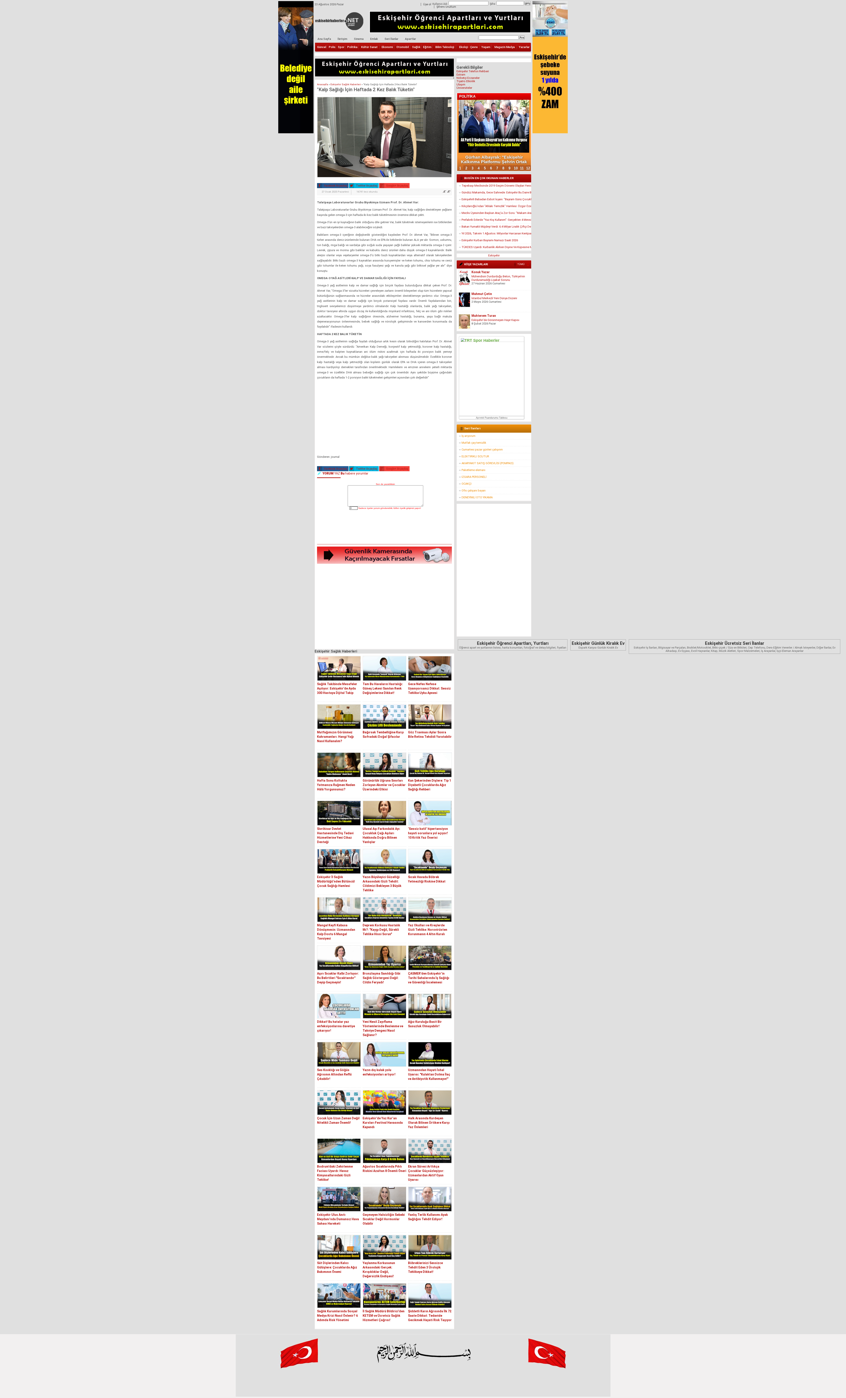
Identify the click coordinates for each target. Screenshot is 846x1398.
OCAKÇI (466, 483)
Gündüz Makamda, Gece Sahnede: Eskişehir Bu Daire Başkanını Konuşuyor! (496, 192)
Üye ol (427, 4)
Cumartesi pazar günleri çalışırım (482, 449)
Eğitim (427, 47)
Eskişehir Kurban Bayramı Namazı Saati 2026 (490, 240)
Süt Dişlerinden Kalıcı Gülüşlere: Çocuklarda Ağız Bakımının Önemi (337, 1267)
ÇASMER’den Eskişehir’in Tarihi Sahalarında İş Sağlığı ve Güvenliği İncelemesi (428, 978)
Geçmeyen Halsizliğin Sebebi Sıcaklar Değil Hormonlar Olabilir (384, 1219)
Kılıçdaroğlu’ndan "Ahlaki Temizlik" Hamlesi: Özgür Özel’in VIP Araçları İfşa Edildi (496, 206)
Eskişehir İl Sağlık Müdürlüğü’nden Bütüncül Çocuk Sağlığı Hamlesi (336, 881)
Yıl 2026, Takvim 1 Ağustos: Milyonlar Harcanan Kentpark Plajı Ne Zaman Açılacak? (496, 233)
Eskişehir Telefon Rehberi (472, 71)
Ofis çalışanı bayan (474, 490)
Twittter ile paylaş (366, 185)
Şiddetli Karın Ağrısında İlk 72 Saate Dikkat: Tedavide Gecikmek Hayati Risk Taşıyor (430, 1315)
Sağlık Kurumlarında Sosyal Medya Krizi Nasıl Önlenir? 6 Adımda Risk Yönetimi (337, 1315)
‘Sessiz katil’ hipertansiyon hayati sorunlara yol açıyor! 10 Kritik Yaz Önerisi (428, 833)
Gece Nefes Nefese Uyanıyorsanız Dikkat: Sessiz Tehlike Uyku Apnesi (429, 688)
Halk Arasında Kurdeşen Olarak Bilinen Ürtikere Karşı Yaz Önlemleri (429, 1122)
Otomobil (402, 47)
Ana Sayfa (324, 39)
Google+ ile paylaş (397, 185)
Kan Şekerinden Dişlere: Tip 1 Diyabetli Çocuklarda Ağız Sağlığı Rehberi (429, 785)
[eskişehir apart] (384, 75)
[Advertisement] (384, 418)
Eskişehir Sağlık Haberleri (345, 84)
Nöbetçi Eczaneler (468, 78)
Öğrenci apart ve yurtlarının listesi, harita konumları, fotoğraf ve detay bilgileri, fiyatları (512, 645)
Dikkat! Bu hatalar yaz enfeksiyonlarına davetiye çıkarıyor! (336, 1026)
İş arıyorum (468, 436)
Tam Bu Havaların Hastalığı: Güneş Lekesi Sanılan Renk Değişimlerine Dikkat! (383, 688)
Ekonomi (387, 47)
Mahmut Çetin (481, 272)
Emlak (374, 39)
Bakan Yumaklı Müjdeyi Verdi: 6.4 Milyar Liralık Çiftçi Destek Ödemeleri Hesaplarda (496, 226)
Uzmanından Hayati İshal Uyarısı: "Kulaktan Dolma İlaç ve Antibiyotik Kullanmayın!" (429, 1074)
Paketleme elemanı (473, 470)
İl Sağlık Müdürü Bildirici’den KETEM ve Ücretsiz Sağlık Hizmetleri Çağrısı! (383, 1315)
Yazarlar (524, 47)
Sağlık (416, 47)
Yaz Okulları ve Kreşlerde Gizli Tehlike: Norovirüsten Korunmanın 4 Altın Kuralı (427, 929)
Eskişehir (494, 255)
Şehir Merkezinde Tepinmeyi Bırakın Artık (497, 320)
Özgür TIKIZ (480, 315)
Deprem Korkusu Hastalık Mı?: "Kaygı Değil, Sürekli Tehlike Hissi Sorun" (381, 929)
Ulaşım (460, 84)
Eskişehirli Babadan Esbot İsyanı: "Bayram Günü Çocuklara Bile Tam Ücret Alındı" (496, 199)
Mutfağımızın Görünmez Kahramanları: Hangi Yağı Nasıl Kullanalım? (335, 737)
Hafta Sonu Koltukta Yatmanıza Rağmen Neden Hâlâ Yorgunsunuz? (336, 785)
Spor (341, 47)
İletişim (342, 39)
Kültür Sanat (369, 47)
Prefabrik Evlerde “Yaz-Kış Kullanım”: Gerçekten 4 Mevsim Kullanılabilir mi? (496, 219)
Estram (460, 74)
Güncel (321, 47)
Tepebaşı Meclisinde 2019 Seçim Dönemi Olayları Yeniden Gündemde (496, 185)
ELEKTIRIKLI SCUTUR (475, 456)
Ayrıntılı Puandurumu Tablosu (491, 417)
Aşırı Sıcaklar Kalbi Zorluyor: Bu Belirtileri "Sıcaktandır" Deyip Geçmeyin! (338, 978)
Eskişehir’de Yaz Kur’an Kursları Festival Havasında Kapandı (383, 1122)
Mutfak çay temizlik (474, 442)
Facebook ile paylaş (335, 185)
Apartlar (410, 39)
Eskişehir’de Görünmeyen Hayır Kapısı (495, 298)
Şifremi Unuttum (446, 6)
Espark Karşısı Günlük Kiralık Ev (598, 645)
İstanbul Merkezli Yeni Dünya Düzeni (494, 276)
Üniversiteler (464, 87)
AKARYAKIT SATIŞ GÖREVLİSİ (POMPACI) (488, 463)
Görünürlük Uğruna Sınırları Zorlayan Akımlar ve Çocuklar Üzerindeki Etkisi (384, 785)
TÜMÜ (521, 264)
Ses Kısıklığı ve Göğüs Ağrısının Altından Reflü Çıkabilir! (334, 1074)
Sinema (359, 39)
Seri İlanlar (391, 39)
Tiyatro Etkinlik (465, 81)
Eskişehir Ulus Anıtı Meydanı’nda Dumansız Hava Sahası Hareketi (338, 1219)
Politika (352, 47)
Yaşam (485, 47)
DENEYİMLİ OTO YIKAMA (477, 497)
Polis (332, 47)
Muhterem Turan (483, 294)
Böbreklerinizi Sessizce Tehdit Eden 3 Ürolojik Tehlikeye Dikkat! (425, 1267)
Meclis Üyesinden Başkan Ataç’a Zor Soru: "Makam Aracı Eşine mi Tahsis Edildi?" (496, 213)
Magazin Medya (504, 47)
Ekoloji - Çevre (468, 47)
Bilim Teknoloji (444, 47)
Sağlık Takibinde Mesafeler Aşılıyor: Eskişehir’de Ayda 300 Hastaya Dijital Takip (337, 688)
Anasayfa (322, 84)
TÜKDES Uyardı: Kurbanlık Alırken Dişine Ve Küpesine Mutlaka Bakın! (496, 247)
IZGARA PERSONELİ (474, 476)
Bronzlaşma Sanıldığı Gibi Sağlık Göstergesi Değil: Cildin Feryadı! (381, 978)
